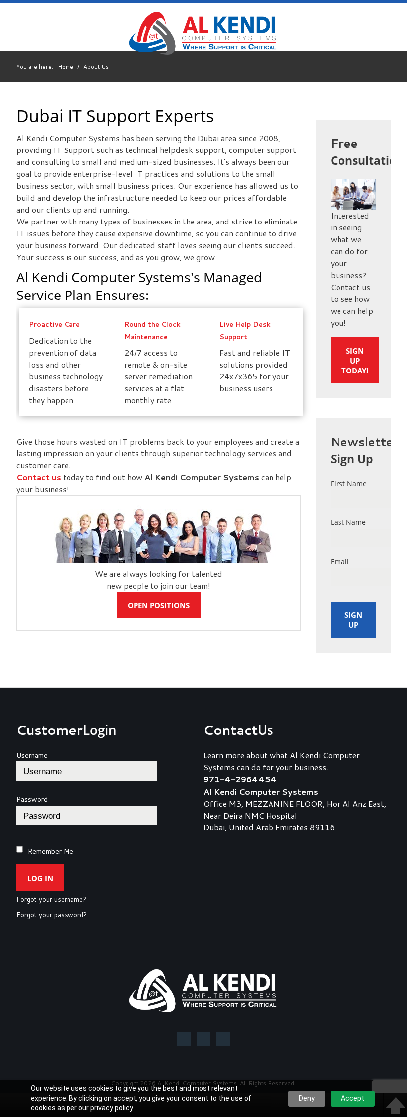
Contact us (38, 477)
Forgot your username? (51, 900)
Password (32, 799)
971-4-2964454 (240, 779)
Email (340, 561)
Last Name (348, 522)
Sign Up (353, 620)
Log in (40, 878)
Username (32, 755)
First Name (349, 483)
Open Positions (159, 605)
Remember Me (50, 851)
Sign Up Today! (354, 360)
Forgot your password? (51, 915)
